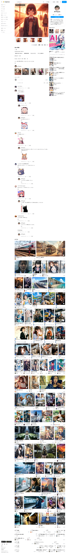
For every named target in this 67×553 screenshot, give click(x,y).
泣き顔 (20, 55)
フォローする (57, 17)
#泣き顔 (16, 58)
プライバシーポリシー (4, 550)
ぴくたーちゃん (3, 547)
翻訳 (18, 93)
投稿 (57, 1)
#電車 (25, 58)
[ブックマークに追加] (42, 45)
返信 (30, 103)
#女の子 (19, 58)
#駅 (22, 58)
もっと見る (62, 52)
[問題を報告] (25, 88)
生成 (54, 1)
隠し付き (20, 82)
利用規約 (2, 549)
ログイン (64, 1)
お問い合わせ (3, 548)
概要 (2, 545)
